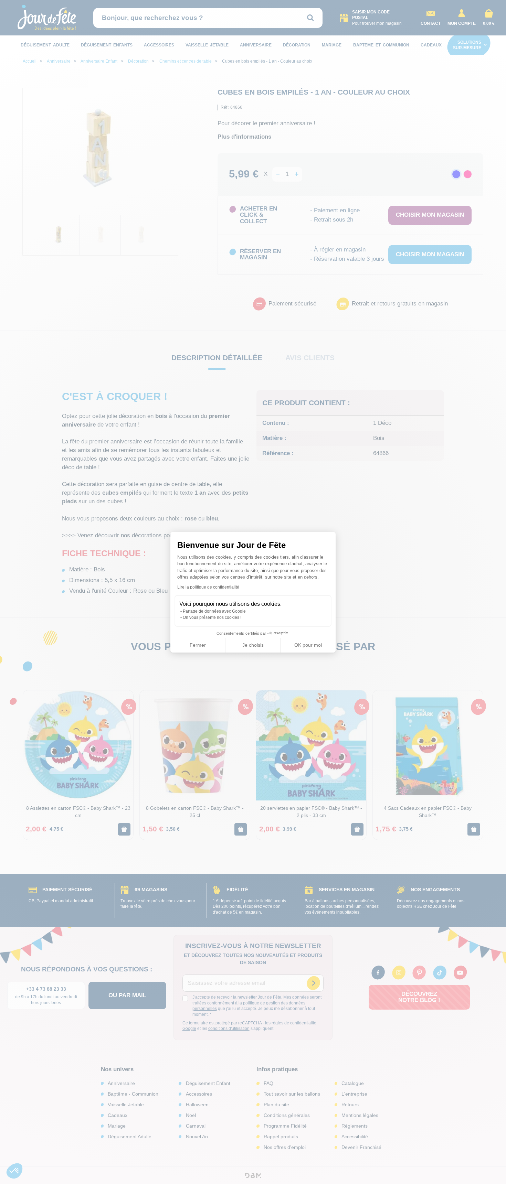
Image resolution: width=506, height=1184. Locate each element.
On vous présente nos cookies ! (212, 617)
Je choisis (253, 645)
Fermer (198, 645)
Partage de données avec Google (214, 611)
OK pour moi (308, 645)
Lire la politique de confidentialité (208, 587)
